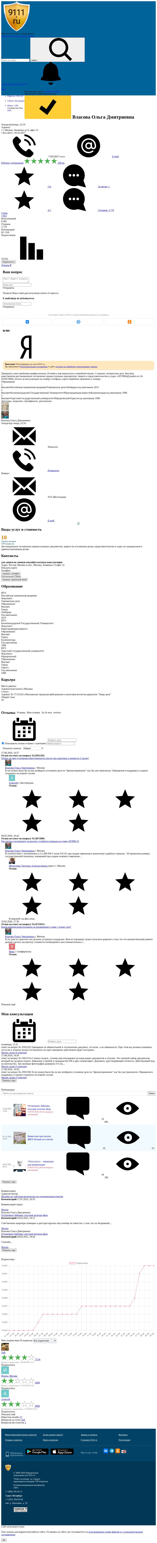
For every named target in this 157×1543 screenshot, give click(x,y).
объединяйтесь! (27, 34)
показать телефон (10, 573)
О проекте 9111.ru (89, 1440)
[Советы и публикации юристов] (16, 31)
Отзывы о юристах (13, 1440)
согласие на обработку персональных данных (76, 367)
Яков (12, 951)
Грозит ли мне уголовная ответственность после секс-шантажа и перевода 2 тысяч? (45, 758)
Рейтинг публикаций (12, 163)
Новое (12, 105)
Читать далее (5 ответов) (14, 1066)
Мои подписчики (10, 1340)
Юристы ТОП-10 (15, 96)
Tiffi (3, 1352)
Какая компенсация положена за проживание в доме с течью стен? (36, 927)
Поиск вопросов (50, 1440)
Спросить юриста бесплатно (14, 84)
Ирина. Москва (9, 1376)
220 (23, 1420)
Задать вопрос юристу (53, 1435)
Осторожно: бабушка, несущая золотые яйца (24, 1215)
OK (3, 1540)
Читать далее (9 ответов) (14, 1052)
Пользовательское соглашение (34, 367)
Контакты (123, 1435)
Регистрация (124, 1440)
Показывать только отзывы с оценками (25, 743)
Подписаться (8, 262)
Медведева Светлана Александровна (28, 866)
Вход (3, 89)
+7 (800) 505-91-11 (13, 1491)
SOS (9, 110)
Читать (4, 1209)
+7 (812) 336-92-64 (14, 1499)
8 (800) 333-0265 (52, 91)
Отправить (8, 288)
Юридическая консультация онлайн (17, 36)
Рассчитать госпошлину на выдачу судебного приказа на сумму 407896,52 (40, 841)
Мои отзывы (33, 712)
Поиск (152, 1093)
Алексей (13, 783)
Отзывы (21, 712)
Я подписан (26, 1340)
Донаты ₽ (6, 265)
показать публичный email (14, 579)
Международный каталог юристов (21, 1435)
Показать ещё (8, 1004)
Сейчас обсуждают (16, 101)
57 (21, 1417)
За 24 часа (47, 712)
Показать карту (9, 567)
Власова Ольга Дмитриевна (20, 768)
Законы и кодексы (89, 1435)
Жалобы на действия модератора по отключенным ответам (32, 1196)
